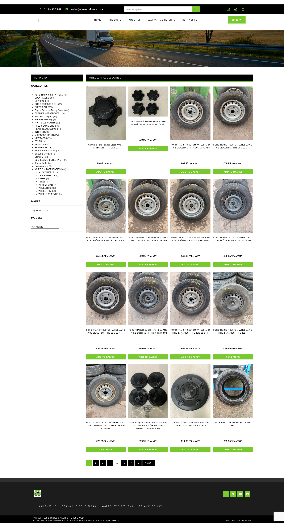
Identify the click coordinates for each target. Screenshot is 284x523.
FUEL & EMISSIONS (44, 125)
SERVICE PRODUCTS (45, 150)
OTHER (38, 141)
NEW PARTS (41, 138)
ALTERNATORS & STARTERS (49, 94)
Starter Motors (41, 156)
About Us (135, 20)
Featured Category (44, 116)
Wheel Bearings (45, 184)
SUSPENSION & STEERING (48, 159)
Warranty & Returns (161, 20)
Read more (233, 357)
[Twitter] (233, 494)
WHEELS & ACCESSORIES (47, 169)
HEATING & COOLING (45, 128)
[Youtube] (240, 494)
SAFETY (39, 144)
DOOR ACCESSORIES (45, 103)
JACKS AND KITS (46, 175)
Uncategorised (41, 166)
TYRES (41, 181)
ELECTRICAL (41, 107)
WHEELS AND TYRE (48, 194)
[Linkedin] (248, 494)
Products (115, 20)
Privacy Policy (150, 506)
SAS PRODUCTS (43, 147)
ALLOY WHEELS (46, 172)
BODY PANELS (42, 97)
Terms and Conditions (79, 506)
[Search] (196, 9)
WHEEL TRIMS (45, 190)
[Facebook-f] (226, 494)
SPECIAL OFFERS (43, 153)
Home (97, 20)
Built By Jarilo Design (238, 520)
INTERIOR (40, 131)
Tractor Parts (41, 162)
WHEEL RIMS (44, 187)
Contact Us (189, 20)
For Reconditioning (44, 119)
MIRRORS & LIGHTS (45, 135)
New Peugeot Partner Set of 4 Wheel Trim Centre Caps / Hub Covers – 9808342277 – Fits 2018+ (148, 425)
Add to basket (105, 171)
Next (147, 463)
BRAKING (39, 100)
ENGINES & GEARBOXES (47, 113)
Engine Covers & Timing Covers (50, 110)
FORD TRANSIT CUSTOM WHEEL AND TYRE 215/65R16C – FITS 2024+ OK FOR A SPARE (105, 425)
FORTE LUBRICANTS (45, 122)
